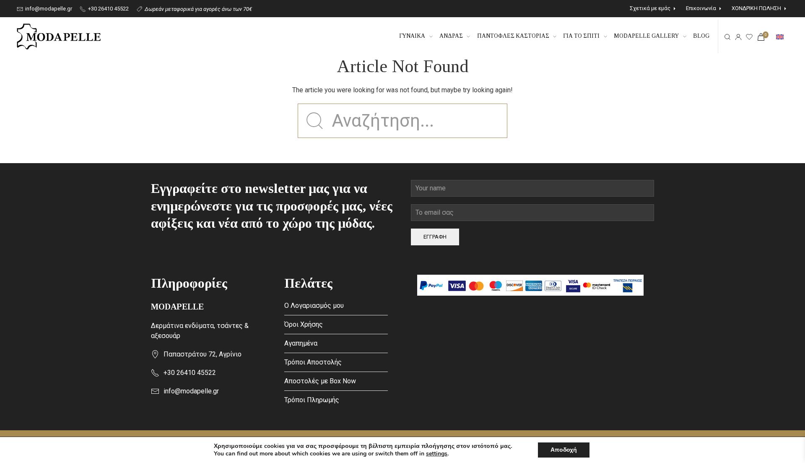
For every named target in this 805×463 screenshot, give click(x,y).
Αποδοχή (564, 450)
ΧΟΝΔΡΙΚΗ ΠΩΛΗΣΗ (756, 8)
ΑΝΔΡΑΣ (451, 36)
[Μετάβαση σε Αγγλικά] (780, 36)
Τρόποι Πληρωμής (311, 400)
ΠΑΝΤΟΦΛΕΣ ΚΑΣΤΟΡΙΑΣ (513, 36)
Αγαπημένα (300, 343)
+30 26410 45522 (108, 8)
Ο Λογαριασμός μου (314, 306)
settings (436, 454)
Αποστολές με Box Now (320, 381)
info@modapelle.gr (48, 8)
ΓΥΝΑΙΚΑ (412, 36)
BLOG (701, 36)
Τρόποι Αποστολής (313, 362)
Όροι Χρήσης (303, 324)
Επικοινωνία (701, 8)
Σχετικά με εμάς (650, 8)
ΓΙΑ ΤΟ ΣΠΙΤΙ (581, 36)
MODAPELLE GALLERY (646, 36)
